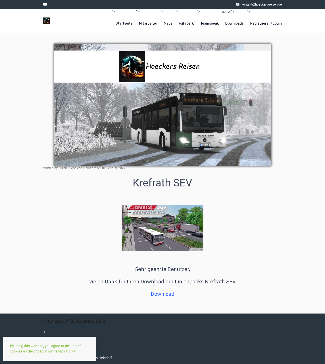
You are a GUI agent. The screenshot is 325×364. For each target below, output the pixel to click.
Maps (168, 23)
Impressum (51, 338)
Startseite (124, 23)
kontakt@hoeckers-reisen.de (262, 4)
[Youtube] (45, 4)
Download (162, 294)
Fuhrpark (186, 23)
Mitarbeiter (148, 23)
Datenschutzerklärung (58, 351)
